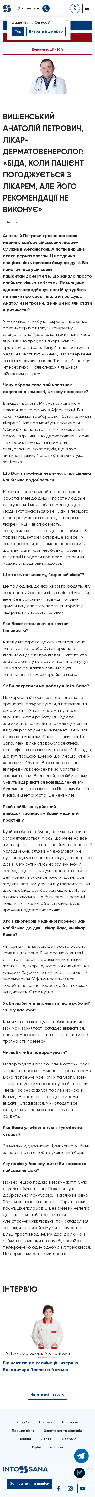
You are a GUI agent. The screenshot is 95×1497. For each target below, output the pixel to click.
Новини (25, 1439)
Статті (46, 1439)
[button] (30, 8)
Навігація (15, 222)
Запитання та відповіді (63, 1431)
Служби (23, 1422)
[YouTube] (82, 1488)
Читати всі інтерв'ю (47, 1395)
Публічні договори (47, 1447)
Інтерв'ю (69, 1439)
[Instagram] (70, 1488)
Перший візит (23, 1431)
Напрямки (70, 1422)
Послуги (45, 1422)
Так (18, 31)
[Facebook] (58, 1488)
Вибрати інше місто (46, 31)
